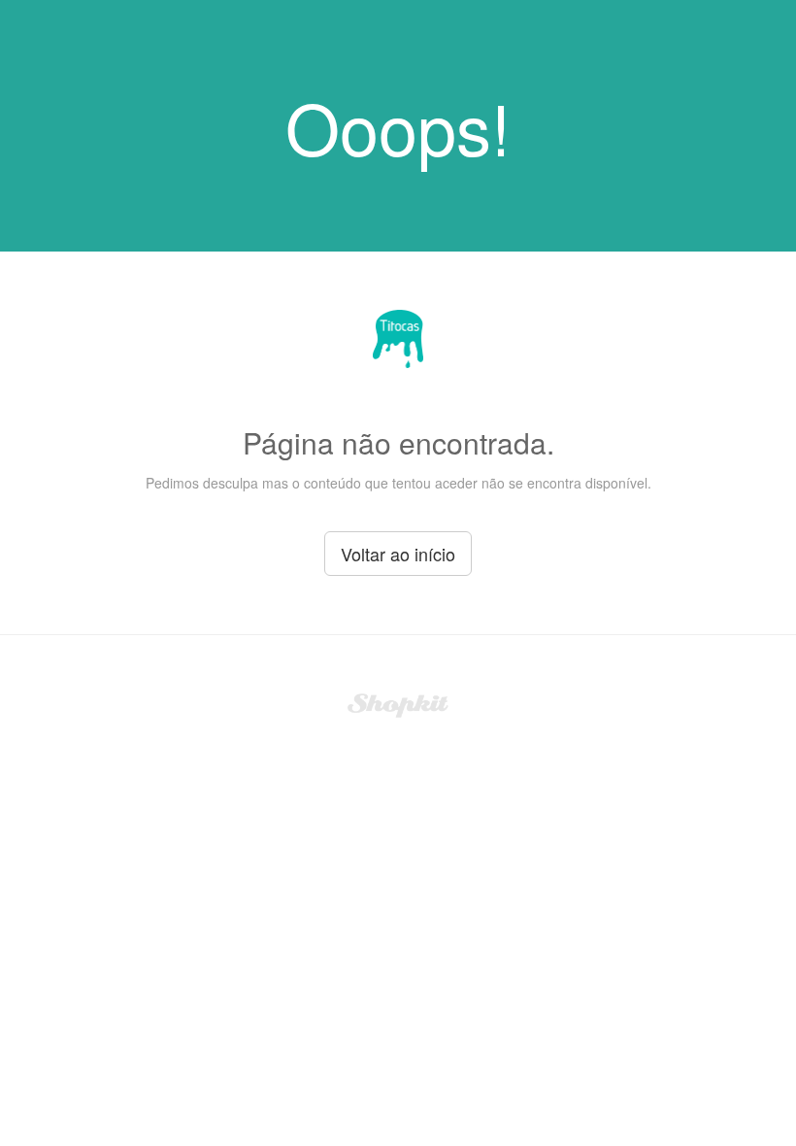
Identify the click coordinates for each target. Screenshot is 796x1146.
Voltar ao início (398, 553)
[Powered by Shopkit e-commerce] (398, 703)
